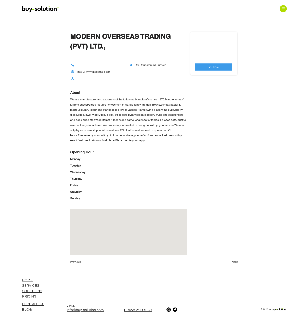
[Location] (72, 78)
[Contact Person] (131, 65)
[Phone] (72, 65)
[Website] (72, 71)
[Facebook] (175, 309)
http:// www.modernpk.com (94, 71)
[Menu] (283, 8)
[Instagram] (168, 309)
